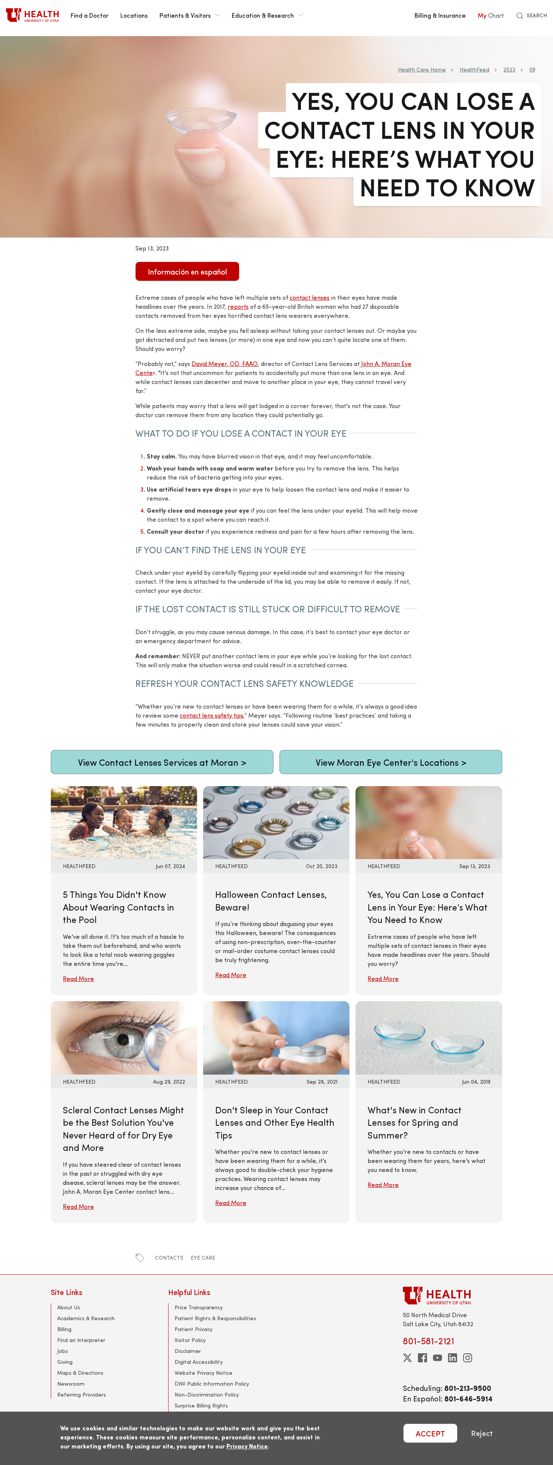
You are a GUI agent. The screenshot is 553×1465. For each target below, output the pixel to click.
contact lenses (310, 297)
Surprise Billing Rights (201, 1405)
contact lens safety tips (211, 715)
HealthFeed (474, 69)
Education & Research (263, 15)
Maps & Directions (80, 1372)
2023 (509, 69)
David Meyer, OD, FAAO (224, 363)
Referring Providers (81, 1394)
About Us (68, 1307)
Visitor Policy (190, 1340)
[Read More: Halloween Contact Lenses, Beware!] (276, 822)
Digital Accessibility (199, 1361)
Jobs (62, 1350)
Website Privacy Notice (203, 1372)
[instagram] (467, 1357)
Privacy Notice (247, 1446)
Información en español (187, 271)
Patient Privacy (194, 1329)
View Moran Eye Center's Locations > (391, 762)
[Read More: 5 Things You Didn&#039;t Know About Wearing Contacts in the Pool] (124, 822)
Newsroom (71, 1383)
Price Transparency (199, 1307)
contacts (169, 1257)
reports (238, 306)
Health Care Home (422, 69)
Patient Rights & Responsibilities (215, 1318)
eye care (203, 1257)
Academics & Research (86, 1318)
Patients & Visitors (185, 15)
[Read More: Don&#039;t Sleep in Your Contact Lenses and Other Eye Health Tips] (276, 1037)
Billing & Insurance (440, 15)
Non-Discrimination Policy (207, 1394)
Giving (65, 1361)
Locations (133, 15)
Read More (78, 978)
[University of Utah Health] (32, 15)
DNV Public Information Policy (212, 1383)
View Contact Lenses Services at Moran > (162, 762)
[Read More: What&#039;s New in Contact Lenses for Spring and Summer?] (429, 1037)
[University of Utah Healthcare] (452, 1295)
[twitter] (407, 1357)
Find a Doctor (89, 15)
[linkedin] (452, 1357)
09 (532, 69)
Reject (482, 1433)
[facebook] (422, 1357)
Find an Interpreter (81, 1340)
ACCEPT (430, 1433)
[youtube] (437, 1357)
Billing (64, 1329)
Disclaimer (188, 1350)
